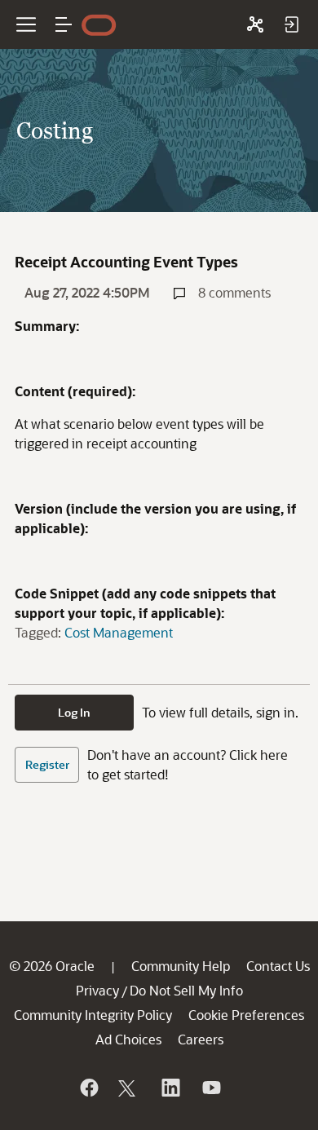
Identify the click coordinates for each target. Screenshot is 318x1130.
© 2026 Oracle (52, 965)
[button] (64, 24)
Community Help (180, 965)
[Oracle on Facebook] (88, 1087)
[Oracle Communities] (255, 24)
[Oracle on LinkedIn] (169, 1087)
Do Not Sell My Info (186, 990)
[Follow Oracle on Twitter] (128, 1087)
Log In (74, 712)
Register (47, 764)
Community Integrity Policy (93, 1014)
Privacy (97, 990)
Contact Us (278, 965)
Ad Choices (128, 1039)
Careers (200, 1039)
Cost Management (118, 632)
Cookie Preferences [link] (246, 1014)
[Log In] (291, 24)
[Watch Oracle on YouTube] (210, 1087)
